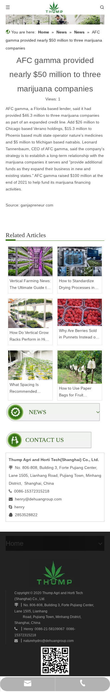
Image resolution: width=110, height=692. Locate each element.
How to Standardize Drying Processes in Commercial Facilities (78, 284)
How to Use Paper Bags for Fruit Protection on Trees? (77, 392)
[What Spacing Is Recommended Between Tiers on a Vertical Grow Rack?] (30, 365)
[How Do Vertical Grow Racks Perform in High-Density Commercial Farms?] (30, 313)
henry (19, 507)
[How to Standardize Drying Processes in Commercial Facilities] (80, 261)
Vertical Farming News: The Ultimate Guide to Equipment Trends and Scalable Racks (30, 284)
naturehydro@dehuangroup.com (48, 641)
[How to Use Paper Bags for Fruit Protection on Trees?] (80, 367)
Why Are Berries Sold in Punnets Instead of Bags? (78, 334)
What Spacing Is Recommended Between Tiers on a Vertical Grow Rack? (28, 388)
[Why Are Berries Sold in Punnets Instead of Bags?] (80, 312)
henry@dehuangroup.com (38, 499)
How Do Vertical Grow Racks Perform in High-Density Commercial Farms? (30, 336)
